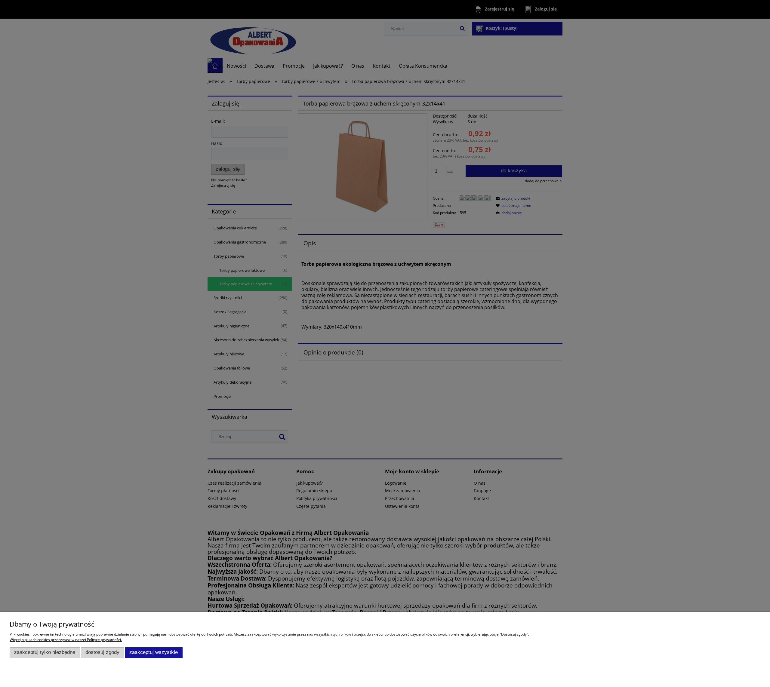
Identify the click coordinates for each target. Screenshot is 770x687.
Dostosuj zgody (102, 652)
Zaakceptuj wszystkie (153, 652)
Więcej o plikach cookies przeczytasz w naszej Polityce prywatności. (66, 639)
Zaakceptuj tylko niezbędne (44, 652)
